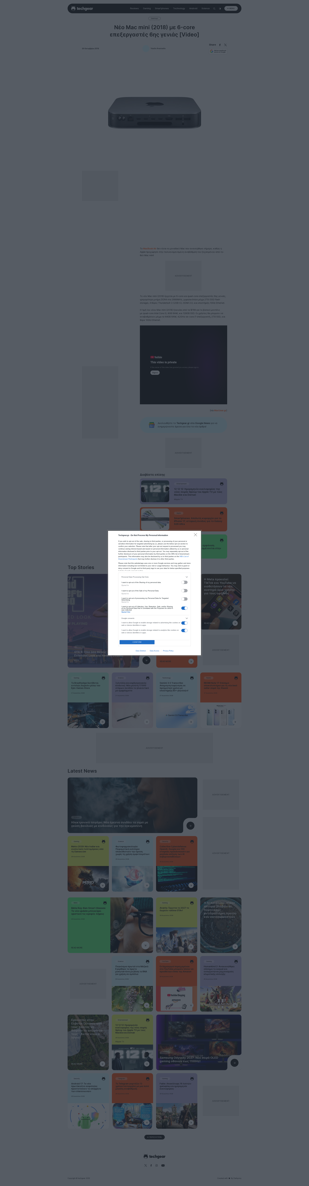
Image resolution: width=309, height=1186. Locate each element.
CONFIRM (137, 642)
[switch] (184, 582)
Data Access (154, 651)
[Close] (196, 535)
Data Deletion (141, 651)
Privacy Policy (168, 651)
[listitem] (154, 577)
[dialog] (154, 593)
